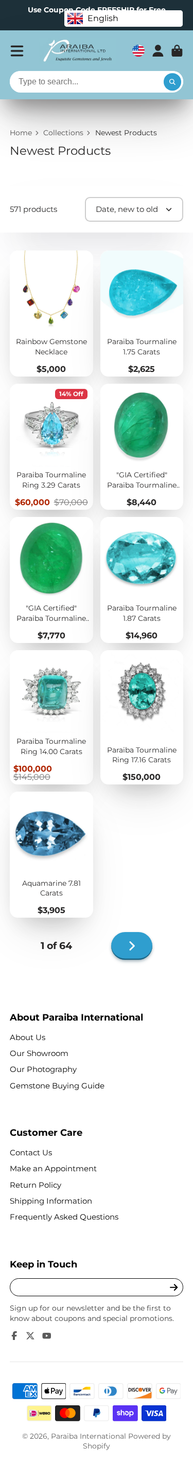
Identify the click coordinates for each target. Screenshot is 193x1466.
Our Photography (43, 1069)
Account (158, 51)
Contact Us (31, 1152)
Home (21, 132)
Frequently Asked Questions (64, 1217)
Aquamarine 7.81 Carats (51, 855)
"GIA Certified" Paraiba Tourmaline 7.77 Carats (51, 580)
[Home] (77, 51)
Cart (177, 51)
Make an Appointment (53, 1168)
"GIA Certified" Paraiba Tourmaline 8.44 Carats (142, 447)
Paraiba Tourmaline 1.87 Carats (142, 580)
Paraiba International (88, 1436)
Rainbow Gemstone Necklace (51, 314)
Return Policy (35, 1185)
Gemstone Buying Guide (57, 1085)
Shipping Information (51, 1201)
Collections (63, 132)
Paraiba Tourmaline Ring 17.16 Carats (142, 717)
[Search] (172, 82)
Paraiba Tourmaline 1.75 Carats (142, 314)
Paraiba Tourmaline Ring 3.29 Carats (51, 447)
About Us (27, 1037)
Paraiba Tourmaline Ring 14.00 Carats (51, 717)
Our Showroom (39, 1053)
